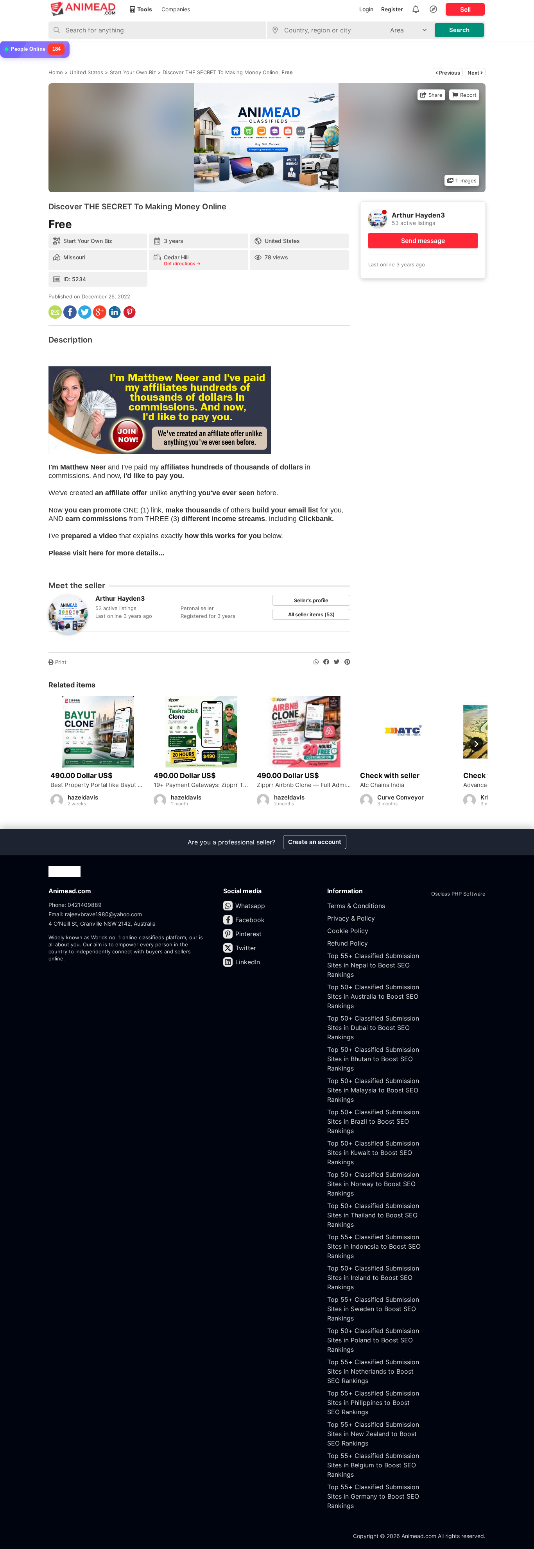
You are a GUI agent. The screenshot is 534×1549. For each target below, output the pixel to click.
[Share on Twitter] (337, 662)
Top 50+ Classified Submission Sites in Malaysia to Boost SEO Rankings (373, 1090)
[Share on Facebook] (326, 662)
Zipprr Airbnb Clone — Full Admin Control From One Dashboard (304, 785)
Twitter (245, 948)
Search (459, 30)
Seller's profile (311, 600)
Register (392, 9)
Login (366, 9)
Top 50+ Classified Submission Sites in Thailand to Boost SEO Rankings (373, 1215)
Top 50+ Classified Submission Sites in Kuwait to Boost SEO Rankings (373, 1152)
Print (60, 662)
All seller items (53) (311, 614)
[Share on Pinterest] (347, 662)
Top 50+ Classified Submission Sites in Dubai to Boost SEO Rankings (373, 1027)
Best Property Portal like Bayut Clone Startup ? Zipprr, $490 (98, 785)
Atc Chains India (382, 785)
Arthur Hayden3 (120, 598)
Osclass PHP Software (458, 893)
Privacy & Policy (351, 918)
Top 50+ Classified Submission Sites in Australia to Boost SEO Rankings (373, 996)
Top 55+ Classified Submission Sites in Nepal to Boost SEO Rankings (373, 965)
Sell (465, 9)
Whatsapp (250, 906)
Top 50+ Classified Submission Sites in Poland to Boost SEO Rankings (373, 1340)
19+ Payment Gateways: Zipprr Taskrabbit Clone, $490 (201, 785)
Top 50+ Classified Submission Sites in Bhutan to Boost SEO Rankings (373, 1059)
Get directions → (182, 263)
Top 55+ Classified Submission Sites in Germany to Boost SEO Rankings (373, 1496)
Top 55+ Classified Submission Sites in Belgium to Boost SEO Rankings (373, 1465)
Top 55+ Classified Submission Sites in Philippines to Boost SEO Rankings (373, 1402)
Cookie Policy (347, 931)
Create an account (314, 842)
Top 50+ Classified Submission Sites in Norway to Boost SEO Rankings (373, 1184)
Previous (449, 73)
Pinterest (248, 934)
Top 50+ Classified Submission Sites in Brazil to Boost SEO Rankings (373, 1121)
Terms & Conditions (356, 906)
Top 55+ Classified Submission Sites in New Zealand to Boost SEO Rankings (373, 1434)
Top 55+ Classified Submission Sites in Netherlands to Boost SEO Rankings (373, 1371)
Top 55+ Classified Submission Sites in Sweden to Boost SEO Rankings (373, 1309)
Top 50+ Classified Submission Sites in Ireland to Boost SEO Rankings (373, 1277)
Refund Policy (347, 943)
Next (474, 73)
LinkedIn (247, 962)
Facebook (250, 920)
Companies (175, 9)
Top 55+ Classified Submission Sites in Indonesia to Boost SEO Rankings (374, 1246)
